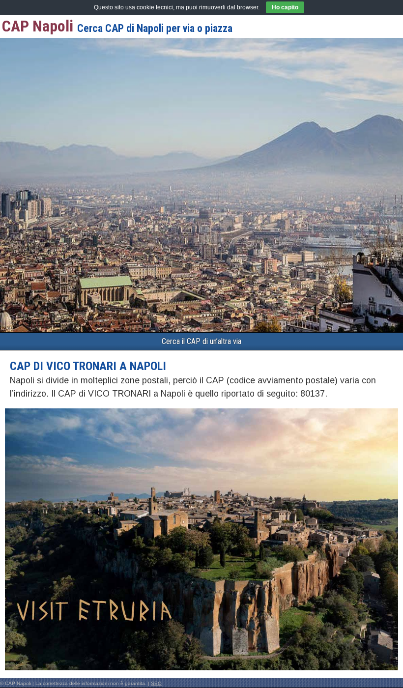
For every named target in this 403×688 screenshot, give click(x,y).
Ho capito (285, 7)
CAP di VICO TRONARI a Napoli (88, 366)
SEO (156, 683)
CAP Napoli (37, 26)
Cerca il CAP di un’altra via (201, 341)
